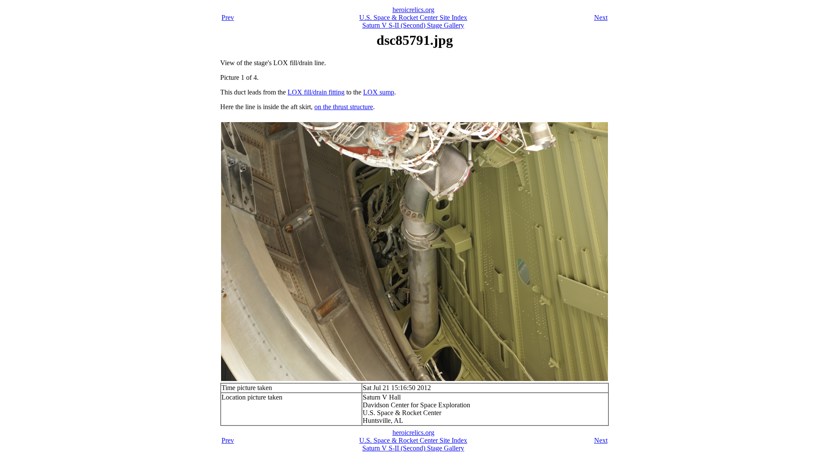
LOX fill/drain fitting (316, 92)
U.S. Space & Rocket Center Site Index (413, 17)
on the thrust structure (343, 106)
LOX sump (378, 92)
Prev (227, 17)
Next (601, 17)
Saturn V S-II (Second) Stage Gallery (413, 25)
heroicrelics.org (413, 9)
